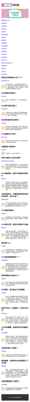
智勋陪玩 (3, 178)
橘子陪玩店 (4, 48)
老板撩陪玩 (4, 65)
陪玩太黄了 (4, 60)
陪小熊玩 (3, 149)
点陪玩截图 (4, 384)
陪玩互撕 (3, 40)
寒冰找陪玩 (4, 57)
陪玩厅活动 (4, 313)
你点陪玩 (3, 123)
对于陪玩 (3, 246)
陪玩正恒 (3, 227)
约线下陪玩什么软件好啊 (7, 161)
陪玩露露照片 (4, 332)
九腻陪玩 (3, 68)
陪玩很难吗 (4, 43)
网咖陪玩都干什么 (5, 20)
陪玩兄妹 (3, 96)
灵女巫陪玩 (4, 26)
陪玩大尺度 (4, 137)
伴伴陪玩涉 (4, 54)
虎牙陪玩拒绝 (4, 199)
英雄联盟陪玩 (4, 260)
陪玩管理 (3, 278)
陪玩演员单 (4, 74)
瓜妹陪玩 (3, 351)
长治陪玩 (3, 292)
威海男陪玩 (4, 51)
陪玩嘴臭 (3, 366)
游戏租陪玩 (4, 23)
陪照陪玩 (3, 28)
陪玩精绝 (3, 213)
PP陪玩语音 (4, 108)
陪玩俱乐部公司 (5, 80)
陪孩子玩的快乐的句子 (7, 62)
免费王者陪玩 (4, 34)
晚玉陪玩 (3, 37)
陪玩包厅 (3, 71)
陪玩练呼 (3, 31)
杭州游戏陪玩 (4, 45)
